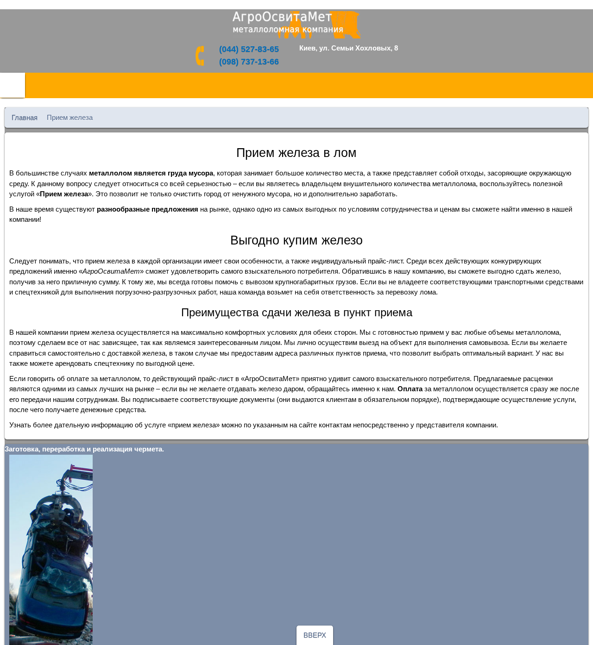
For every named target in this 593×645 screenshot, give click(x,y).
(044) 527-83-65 (249, 49)
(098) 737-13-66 (249, 61)
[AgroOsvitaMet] (296, 24)
